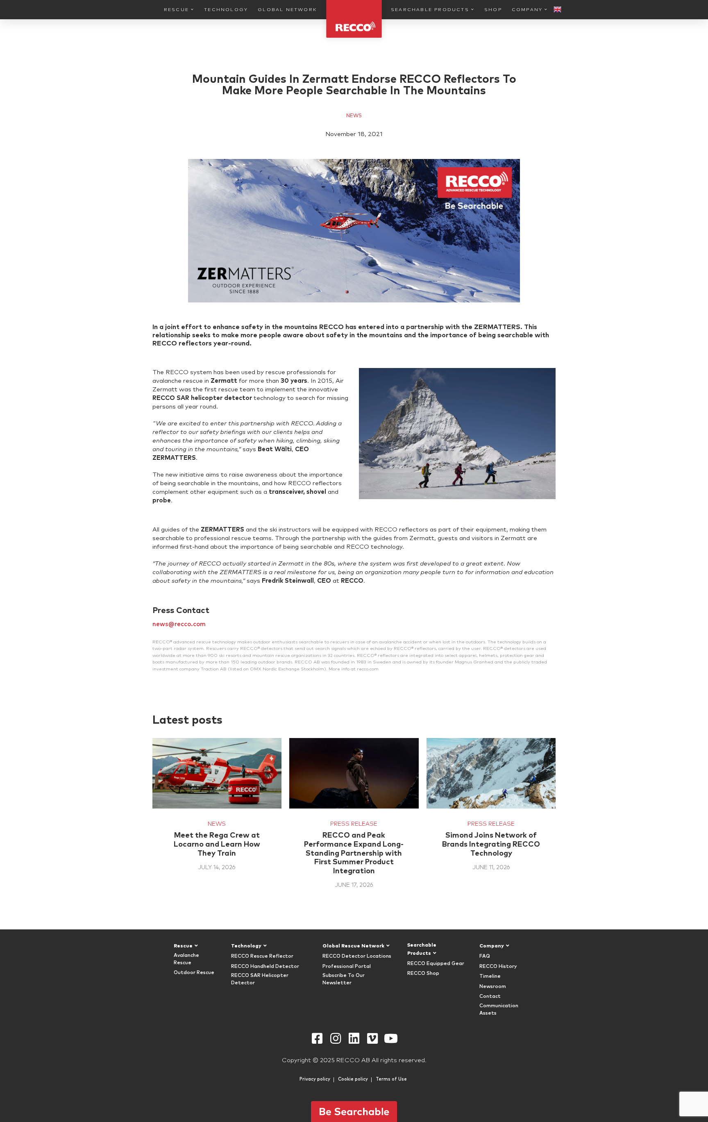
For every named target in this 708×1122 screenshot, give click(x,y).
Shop (493, 9)
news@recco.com (179, 624)
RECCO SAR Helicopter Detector (259, 979)
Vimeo (372, 1038)
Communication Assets (498, 1010)
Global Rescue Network (353, 946)
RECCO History (498, 966)
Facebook (317, 1038)
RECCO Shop (423, 973)
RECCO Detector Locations (356, 956)
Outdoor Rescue (194, 972)
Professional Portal (346, 966)
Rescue (176, 9)
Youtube (391, 1038)
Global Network (287, 9)
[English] (557, 10)
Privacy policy (315, 1079)
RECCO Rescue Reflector (262, 956)
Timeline (490, 976)
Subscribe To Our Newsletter (343, 979)
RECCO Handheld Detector (265, 966)
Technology (226, 9)
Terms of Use (391, 1079)
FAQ (484, 956)
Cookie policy (353, 1079)
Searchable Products (430, 9)
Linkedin (354, 1038)
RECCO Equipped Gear (435, 963)
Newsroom (492, 986)
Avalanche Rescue (186, 959)
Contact (490, 996)
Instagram (336, 1038)
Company (527, 9)
